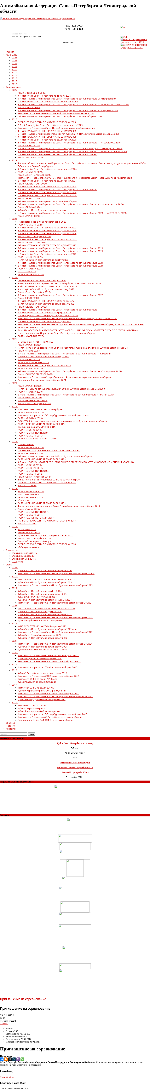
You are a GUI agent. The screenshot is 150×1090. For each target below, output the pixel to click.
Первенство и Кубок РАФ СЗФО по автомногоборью (45, 719)
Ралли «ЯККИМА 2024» (30, 207)
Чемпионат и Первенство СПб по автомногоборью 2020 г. (48, 655)
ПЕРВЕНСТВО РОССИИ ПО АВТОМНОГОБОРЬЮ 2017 (47, 520)
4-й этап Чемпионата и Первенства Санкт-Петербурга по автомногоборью (57, 189)
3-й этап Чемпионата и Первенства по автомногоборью (47, 201)
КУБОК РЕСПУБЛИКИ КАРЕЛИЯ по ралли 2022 (42, 626)
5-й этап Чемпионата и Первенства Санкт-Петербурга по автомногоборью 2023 (60, 248)
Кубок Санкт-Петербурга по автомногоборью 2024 (45, 599)
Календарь (11, 54)
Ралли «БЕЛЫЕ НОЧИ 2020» (32, 400)
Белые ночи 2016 (27, 529)
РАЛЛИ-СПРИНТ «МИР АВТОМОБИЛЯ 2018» (42, 459)
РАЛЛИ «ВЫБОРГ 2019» (30, 435)
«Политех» (23, 500)
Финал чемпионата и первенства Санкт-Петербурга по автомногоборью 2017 (59, 505)
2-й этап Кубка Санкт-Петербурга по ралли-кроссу (44, 365)
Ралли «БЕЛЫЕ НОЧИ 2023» (32, 242)
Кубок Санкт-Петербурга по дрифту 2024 (40, 590)
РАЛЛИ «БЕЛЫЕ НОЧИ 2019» (33, 432)
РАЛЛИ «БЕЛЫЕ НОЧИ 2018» (33, 470)
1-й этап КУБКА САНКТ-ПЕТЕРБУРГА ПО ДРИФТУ (44, 321)
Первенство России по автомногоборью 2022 (42, 280)
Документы (12, 549)
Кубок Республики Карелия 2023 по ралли (40, 620)
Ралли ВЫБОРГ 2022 (29, 297)
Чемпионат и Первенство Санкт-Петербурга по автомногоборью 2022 (55, 631)
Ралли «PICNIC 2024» (29, 198)
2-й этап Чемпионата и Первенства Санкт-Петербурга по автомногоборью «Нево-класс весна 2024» (71, 204)
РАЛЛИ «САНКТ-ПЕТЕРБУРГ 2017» (36, 517)
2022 (14, 66)
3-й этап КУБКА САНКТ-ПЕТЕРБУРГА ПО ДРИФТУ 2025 (47, 136)
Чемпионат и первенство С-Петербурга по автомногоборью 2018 (52, 714)
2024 (14, 63)
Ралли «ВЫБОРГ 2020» (30, 397)
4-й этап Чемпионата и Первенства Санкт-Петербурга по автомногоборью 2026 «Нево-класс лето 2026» (73, 104)
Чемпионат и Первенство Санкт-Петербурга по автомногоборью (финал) (56, 127)
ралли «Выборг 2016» (29, 532)
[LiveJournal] (14, 1059)
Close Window (7, 1077)
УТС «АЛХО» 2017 (27, 523)
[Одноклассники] (6, 1059)
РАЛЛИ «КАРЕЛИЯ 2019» (31, 412)
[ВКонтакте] (2, 1059)
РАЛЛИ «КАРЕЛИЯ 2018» (31, 447)
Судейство (17, 561)
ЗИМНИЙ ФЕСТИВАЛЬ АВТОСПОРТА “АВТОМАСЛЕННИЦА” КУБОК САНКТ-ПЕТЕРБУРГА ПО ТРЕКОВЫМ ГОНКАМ (78, 330)
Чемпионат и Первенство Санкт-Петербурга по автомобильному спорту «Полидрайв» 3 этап (67, 318)
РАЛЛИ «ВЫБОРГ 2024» (30, 171)
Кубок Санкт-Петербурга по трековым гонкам (42, 210)
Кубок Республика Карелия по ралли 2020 (40, 658)
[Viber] (18, 1059)
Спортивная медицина (24, 558)
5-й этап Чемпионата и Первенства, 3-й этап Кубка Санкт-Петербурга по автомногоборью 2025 (69, 133)
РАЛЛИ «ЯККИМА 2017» (30, 497)
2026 (14, 57)
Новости (10, 725)
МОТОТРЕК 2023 (27, 271)
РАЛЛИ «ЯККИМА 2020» (30, 391)
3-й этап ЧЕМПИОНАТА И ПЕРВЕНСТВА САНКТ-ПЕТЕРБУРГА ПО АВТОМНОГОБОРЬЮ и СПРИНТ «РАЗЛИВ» (76, 462)
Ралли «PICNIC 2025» (29, 145)
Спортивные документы (24, 552)
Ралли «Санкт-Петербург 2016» (34, 538)
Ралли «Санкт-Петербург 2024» (34, 174)
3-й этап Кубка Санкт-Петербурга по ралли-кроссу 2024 (47, 168)
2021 (14, 69)
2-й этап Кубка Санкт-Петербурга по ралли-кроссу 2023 (47, 239)
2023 (14, 218)
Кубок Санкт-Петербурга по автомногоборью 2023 (45, 614)
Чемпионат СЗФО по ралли (32, 705)
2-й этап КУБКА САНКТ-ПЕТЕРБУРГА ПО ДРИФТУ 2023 (47, 245)
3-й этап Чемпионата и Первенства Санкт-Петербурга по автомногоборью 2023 (60, 262)
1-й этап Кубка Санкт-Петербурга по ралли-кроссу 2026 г (48, 101)
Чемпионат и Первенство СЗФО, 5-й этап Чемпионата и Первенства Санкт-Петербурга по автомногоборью (75, 177)
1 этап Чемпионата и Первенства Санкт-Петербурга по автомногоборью (56, 333)
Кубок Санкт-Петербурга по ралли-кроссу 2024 (42, 593)
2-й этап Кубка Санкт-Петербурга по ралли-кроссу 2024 (47, 180)
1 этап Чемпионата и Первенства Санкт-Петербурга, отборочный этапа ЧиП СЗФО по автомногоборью (73, 347)
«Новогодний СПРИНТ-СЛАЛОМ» (35, 341)
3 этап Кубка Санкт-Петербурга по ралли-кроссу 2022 (46, 289)
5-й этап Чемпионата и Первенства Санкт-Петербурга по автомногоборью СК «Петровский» (67, 98)
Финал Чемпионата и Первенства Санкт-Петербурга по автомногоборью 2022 (59, 283)
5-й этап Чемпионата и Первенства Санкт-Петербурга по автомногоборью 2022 (60, 294)
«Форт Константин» (28, 494)
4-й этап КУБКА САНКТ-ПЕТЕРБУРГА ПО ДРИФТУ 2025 (47, 130)
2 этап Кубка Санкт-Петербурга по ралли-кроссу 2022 (46, 303)
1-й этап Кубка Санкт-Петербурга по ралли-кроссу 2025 (47, 139)
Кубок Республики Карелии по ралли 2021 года (42, 649)
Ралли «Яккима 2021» (29, 350)
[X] (10, 1059)
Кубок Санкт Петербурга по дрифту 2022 (39, 634)
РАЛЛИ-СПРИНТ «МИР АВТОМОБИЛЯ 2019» (42, 423)
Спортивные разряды (23, 555)
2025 (14, 60)
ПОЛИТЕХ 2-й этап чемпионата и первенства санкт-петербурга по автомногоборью (62, 421)
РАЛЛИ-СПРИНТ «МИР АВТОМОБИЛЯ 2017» (42, 503)
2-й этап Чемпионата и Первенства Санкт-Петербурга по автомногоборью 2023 (60, 265)
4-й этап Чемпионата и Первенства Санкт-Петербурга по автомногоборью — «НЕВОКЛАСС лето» (70, 142)
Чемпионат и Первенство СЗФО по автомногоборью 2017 (48, 693)
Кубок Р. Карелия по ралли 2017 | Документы (42, 690)
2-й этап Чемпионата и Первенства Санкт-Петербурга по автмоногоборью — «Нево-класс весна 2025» (72, 151)
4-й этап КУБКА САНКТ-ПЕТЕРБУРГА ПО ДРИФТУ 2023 (47, 230)
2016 (14, 81)
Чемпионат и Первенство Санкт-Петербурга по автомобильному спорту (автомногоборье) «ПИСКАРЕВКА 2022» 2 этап (81, 324)
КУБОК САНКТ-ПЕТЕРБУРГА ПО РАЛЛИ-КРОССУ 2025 (46, 579)
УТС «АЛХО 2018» (27, 485)
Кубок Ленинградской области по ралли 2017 (41, 699)
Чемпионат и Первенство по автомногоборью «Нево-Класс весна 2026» (56, 113)
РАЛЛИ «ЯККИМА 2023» (30, 268)
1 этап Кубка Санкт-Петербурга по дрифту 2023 (43, 259)
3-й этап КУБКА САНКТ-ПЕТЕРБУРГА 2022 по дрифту (46, 300)
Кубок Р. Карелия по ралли (31, 708)
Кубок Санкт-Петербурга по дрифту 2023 (40, 611)
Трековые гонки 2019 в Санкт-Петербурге (40, 409)
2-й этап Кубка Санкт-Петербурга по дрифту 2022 (44, 312)
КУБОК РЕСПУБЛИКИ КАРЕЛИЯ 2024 (37, 596)
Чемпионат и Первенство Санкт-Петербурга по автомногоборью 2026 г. (56, 573)
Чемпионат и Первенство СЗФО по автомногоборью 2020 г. (49, 661)
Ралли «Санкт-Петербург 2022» (34, 292)
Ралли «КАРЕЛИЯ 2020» (30, 385)
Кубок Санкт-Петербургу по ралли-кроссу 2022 (42, 637)
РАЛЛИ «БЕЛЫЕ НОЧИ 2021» (33, 362)
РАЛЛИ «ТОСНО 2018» (30, 464)
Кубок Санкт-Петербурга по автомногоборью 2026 (45, 570)
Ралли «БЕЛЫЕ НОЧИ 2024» (32, 183)
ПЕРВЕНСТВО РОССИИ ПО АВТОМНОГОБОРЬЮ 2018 (47, 482)
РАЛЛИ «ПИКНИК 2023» (30, 256)
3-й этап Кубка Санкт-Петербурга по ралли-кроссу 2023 (47, 227)
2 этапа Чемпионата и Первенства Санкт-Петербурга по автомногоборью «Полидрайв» (65, 353)
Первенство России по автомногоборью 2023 (42, 221)
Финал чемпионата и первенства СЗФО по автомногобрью (49, 479)
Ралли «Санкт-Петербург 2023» (34, 236)
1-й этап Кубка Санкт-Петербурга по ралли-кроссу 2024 (47, 195)
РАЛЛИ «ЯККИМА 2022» (30, 327)
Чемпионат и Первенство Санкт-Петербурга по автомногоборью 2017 (55, 696)
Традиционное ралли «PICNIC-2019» (37, 426)
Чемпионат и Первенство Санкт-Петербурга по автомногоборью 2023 (55, 617)
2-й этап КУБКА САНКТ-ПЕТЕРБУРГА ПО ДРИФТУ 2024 (47, 186)
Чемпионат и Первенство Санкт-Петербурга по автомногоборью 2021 (55, 643)
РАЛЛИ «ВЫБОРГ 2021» (30, 368)
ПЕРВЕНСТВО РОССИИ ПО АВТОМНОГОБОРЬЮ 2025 (47, 122)
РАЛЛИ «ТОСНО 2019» (30, 429)
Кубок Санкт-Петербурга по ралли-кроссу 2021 (42, 646)
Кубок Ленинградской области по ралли (39, 711)
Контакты (11, 728)
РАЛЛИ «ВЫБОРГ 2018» (30, 473)
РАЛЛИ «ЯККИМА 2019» (30, 418)
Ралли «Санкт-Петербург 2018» (34, 476)
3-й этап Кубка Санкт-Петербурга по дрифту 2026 (44, 95)
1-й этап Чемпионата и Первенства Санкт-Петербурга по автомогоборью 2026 (60, 116)
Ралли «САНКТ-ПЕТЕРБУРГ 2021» (35, 374)
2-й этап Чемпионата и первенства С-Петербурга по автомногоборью (55, 456)
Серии (9, 564)
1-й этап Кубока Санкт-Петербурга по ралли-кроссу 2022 (48, 315)
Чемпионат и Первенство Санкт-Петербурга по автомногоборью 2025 (55, 585)
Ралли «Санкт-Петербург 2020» (34, 403)
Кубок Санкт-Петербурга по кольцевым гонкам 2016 (45, 535)
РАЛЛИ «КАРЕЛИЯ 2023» (31, 274)
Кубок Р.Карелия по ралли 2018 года (37, 681)
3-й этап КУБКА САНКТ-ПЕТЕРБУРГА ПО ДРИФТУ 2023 (47, 233)
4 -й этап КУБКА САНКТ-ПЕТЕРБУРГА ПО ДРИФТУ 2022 (47, 286)
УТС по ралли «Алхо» (28, 547)
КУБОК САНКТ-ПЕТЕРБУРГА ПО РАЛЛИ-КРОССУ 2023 (46, 608)
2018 (14, 78)
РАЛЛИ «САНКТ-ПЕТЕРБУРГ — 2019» (38, 438)
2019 (14, 75)
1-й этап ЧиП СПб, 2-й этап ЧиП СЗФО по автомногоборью (49, 450)
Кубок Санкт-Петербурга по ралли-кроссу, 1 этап (43, 356)
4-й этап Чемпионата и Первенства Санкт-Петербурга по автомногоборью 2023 (60, 251)
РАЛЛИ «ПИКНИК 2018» (30, 467)
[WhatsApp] (22, 1059)
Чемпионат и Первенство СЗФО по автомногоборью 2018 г (49, 675)
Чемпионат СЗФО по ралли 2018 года (37, 678)
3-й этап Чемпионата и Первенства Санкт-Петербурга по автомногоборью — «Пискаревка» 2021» (70, 371)
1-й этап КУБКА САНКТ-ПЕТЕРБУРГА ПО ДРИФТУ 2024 (47, 192)
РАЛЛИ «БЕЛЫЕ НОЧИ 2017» (33, 511)
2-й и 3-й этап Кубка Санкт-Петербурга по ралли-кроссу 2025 (50, 125)
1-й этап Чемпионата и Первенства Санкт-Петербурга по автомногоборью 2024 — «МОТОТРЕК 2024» (72, 212)
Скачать (4, 1023)
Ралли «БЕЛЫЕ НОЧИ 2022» (32, 306)
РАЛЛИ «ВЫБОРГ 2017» (30, 514)
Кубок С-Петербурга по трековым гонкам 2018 (42, 673)
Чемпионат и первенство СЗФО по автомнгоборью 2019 (47, 667)
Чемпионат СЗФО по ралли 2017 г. (36, 687)
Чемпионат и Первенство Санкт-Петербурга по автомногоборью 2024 (55, 602)
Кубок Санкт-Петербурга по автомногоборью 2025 (45, 582)
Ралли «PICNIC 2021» (29, 359)
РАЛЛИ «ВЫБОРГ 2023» (30, 224)
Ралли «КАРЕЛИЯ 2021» (30, 344)
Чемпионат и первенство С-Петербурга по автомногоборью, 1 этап (53, 415)
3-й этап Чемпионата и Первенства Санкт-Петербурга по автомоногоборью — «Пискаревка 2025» (70, 148)
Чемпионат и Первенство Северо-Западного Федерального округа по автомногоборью (64, 377)
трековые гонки (26, 444)
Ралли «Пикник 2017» (29, 508)
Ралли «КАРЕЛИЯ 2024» (30, 215)
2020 (14, 72)
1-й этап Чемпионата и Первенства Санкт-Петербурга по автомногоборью (57, 154)
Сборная (10, 722)
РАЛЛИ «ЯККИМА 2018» (30, 453)
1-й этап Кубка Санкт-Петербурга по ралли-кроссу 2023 (47, 253)
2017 (14, 83)
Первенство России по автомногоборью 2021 (42, 379)
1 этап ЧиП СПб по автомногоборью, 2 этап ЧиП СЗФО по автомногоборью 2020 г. (61, 388)
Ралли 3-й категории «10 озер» (34, 541)
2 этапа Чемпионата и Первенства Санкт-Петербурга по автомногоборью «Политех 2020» (66, 394)
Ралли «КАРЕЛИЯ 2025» (30, 157)
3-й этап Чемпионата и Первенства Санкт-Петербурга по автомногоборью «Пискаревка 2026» (68, 110)
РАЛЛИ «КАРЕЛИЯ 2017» (31, 491)
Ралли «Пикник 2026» (29, 107)
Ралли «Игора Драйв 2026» (32, 92)
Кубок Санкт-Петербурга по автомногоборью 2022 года (47, 629)
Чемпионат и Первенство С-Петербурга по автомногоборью (50, 716)
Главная (10, 51)
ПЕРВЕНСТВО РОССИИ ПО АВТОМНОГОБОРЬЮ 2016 (47, 544)
